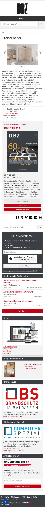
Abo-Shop (7, 351)
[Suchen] (41, 24)
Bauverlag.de (6, 505)
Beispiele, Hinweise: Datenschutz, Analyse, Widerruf (20, 271)
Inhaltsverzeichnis (22, 210)
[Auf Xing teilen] (26, 218)
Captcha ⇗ (31, 262)
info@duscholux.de (10, 113)
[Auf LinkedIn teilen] (31, 218)
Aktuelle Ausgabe (10, 347)
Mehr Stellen (22, 311)
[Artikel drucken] (40, 217)
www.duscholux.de (10, 115)
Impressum (5, 499)
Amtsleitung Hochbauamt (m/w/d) (18, 292)
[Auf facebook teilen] (17, 218)
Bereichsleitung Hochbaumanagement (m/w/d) (20, 281)
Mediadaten (8, 349)
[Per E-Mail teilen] (35, 217)
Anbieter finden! (23, 486)
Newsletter (5, 497)
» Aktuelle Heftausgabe (33, 364)
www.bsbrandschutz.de (12, 416)
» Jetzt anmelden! (22, 266)
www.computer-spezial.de (13, 450)
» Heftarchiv (28, 366)
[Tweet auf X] (22, 218)
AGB (23, 497)
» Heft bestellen (30, 369)
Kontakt (14, 499)
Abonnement (23, 205)
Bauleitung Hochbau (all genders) (18, 301)
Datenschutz (32, 497)
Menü (23, 18)
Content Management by (11, 502)
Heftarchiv (7, 353)
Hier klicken (24, 259)
